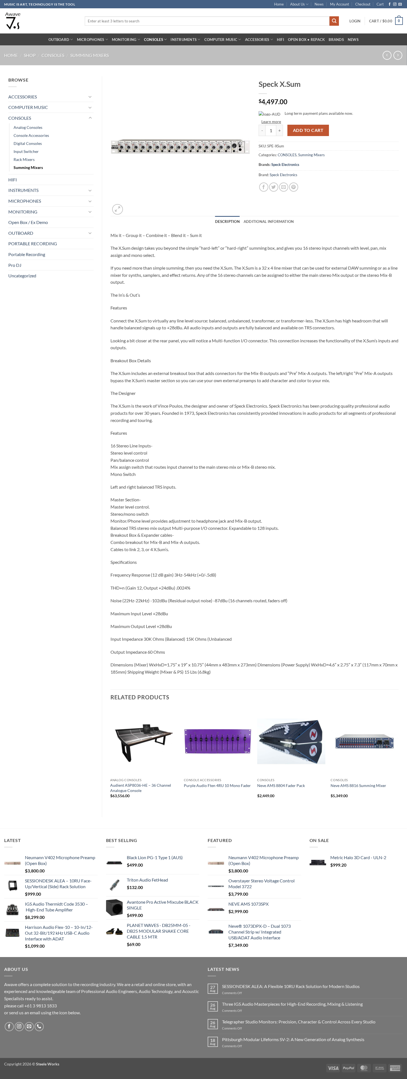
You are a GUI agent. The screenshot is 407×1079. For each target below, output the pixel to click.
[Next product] (387, 55)
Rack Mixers (24, 159)
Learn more (271, 121)
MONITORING (124, 39)
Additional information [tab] (269, 221)
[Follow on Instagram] (394, 4)
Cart (380, 4)
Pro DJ (14, 265)
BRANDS (336, 39)
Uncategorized (22, 275)
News (319, 4)
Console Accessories (31, 135)
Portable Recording (26, 254)
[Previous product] (397, 55)
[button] (354, 21)
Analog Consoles (28, 127)
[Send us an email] (400, 4)
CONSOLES (153, 39)
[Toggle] (90, 96)
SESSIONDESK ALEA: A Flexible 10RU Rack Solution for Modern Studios (291, 986)
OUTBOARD (58, 39)
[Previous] (111, 757)
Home (279, 4)
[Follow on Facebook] (389, 4)
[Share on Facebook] (263, 187)
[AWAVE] (40, 20)
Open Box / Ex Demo (28, 222)
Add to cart (308, 130)
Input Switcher (26, 151)
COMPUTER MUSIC (221, 39)
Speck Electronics (285, 164)
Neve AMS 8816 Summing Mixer (358, 785)
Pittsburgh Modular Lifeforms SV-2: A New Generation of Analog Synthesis (293, 1039)
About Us (297, 4)
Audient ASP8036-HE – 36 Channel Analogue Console (140, 788)
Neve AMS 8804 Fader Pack (281, 785)
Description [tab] (227, 221)
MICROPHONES (90, 39)
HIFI (280, 39)
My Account (339, 4)
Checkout (362, 4)
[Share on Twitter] (273, 187)
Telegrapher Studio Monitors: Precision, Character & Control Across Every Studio (298, 1021)
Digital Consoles (28, 143)
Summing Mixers (89, 55)
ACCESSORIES (257, 39)
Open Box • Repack (306, 39)
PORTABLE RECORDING (32, 243)
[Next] (398, 757)
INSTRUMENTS (184, 39)
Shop (30, 55)
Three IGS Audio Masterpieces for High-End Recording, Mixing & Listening (292, 1004)
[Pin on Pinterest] (293, 187)
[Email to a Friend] (283, 187)
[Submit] (334, 21)
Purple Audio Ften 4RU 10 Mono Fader (217, 785)
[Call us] (39, 1026)
